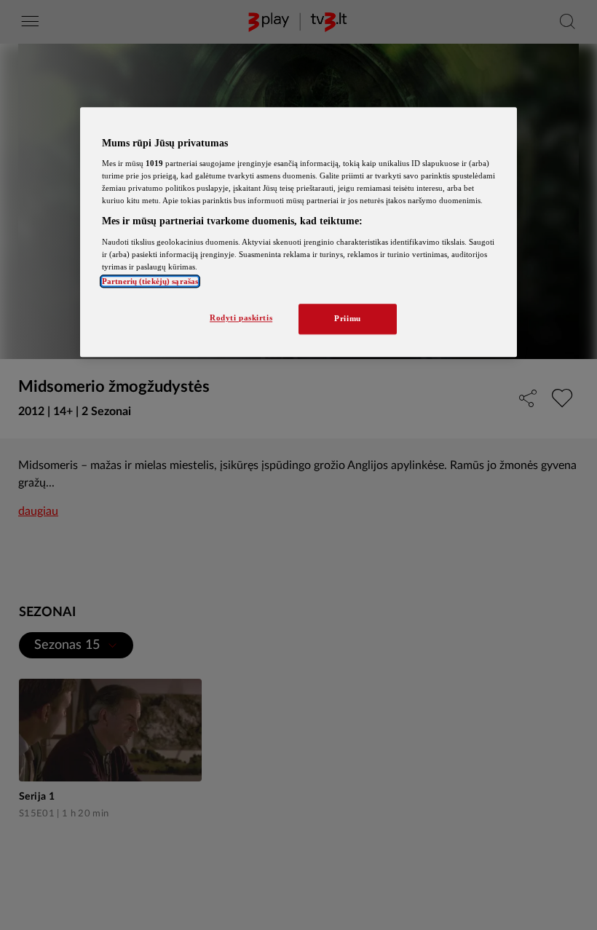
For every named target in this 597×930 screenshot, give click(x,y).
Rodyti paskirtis (241, 318)
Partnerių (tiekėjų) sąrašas (150, 281)
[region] (298, 232)
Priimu (347, 319)
